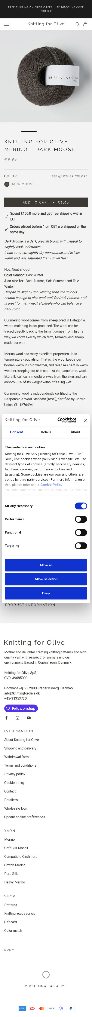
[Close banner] (85, 420)
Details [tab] (46, 432)
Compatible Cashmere (20, 857)
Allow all (46, 565)
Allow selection (46, 579)
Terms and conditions (20, 765)
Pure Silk (11, 874)
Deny (46, 593)
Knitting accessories (19, 913)
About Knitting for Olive (21, 740)
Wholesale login (16, 808)
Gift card (10, 922)
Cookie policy (14, 783)
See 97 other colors (70, 176)
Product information (30, 605)
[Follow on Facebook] (6, 718)
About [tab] (75, 432)
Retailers (11, 800)
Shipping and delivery (20, 748)
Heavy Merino (14, 882)
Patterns (10, 905)
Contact (10, 791)
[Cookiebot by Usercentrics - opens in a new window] (58, 420)
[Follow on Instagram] (17, 718)
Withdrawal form (16, 757)
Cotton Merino (14, 865)
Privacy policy (14, 774)
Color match (13, 931)
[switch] (81, 519)
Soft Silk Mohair (16, 848)
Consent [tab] (16, 432)
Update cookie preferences (24, 817)
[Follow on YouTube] (29, 718)
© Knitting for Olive (46, 985)
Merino (9, 839)
